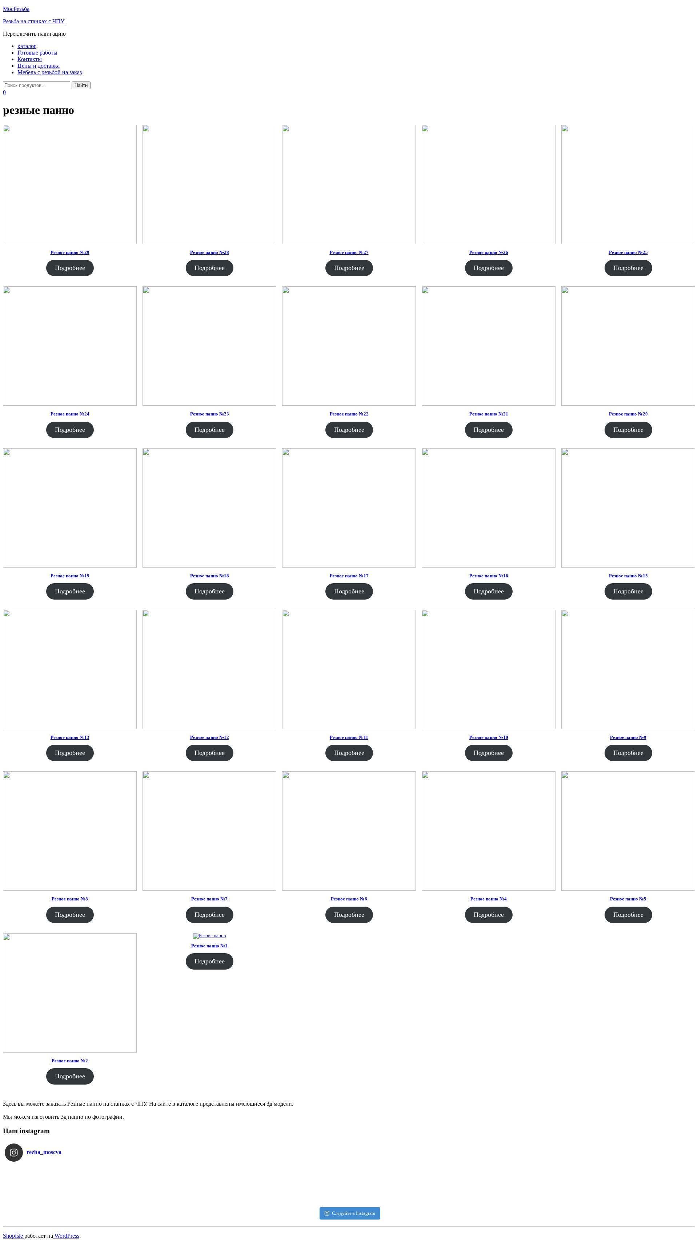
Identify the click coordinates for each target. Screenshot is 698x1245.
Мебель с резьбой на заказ (49, 72)
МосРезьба (16, 9)
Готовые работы (37, 52)
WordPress (66, 1236)
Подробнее (70, 267)
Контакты (29, 59)
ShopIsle (13, 1236)
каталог (26, 46)
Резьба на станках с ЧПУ (33, 21)
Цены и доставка (38, 66)
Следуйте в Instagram (353, 1213)
